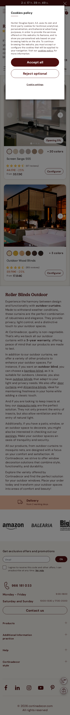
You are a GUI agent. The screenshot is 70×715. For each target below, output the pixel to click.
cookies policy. (45, 50)
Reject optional (35, 73)
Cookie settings (35, 84)
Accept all (35, 62)
